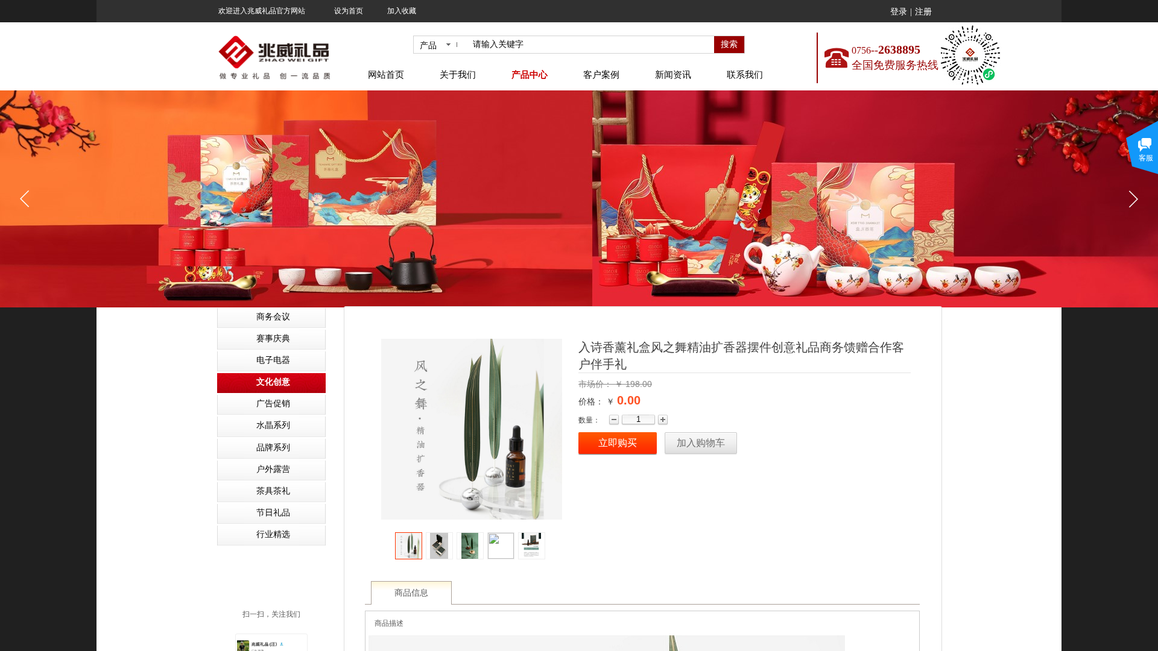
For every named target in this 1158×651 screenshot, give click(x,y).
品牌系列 (273, 447)
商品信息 (411, 592)
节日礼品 (273, 512)
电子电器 (273, 360)
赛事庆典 (273, 338)
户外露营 (273, 469)
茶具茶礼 (273, 490)
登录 (898, 11)
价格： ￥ (596, 401)
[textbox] (591, 44)
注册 (923, 11)
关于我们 (458, 75)
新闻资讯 (673, 75)
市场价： (596, 384)
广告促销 (273, 403)
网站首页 (386, 75)
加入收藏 (401, 11)
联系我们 (745, 75)
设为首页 (348, 11)
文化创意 (273, 381)
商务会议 (273, 316)
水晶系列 (273, 425)
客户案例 (601, 75)
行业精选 (273, 534)
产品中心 (529, 75)
